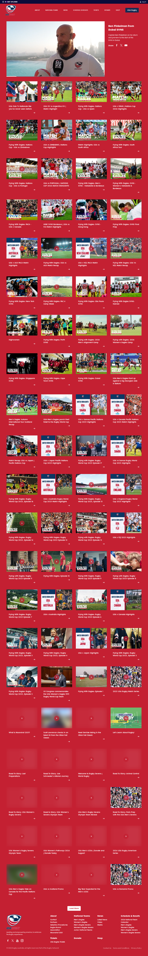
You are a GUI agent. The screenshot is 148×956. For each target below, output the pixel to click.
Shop (118, 10)
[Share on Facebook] (116, 45)
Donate (107, 10)
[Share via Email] (126, 45)
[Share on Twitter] (121, 45)
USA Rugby (132, 10)
